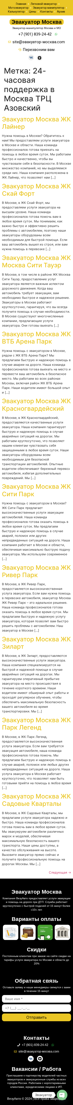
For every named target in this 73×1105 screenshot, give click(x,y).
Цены (32, 11)
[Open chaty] (62, 1095)
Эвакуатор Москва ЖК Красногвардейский (36, 404)
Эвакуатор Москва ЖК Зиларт (36, 642)
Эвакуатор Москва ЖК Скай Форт (36, 189)
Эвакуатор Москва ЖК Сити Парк (36, 490)
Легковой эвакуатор (44, 3)
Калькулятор (16, 11)
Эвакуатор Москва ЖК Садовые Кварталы (36, 800)
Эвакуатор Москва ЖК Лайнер (36, 122)
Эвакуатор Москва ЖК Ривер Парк (36, 571)
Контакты (46, 11)
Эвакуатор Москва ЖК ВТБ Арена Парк (36, 337)
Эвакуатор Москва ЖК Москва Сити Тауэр (36, 261)
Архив (61, 11)
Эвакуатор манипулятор (48, 7)
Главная (21, 3)
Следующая (60, 872)
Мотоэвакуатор (18, 7)
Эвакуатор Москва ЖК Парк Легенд (36, 723)
